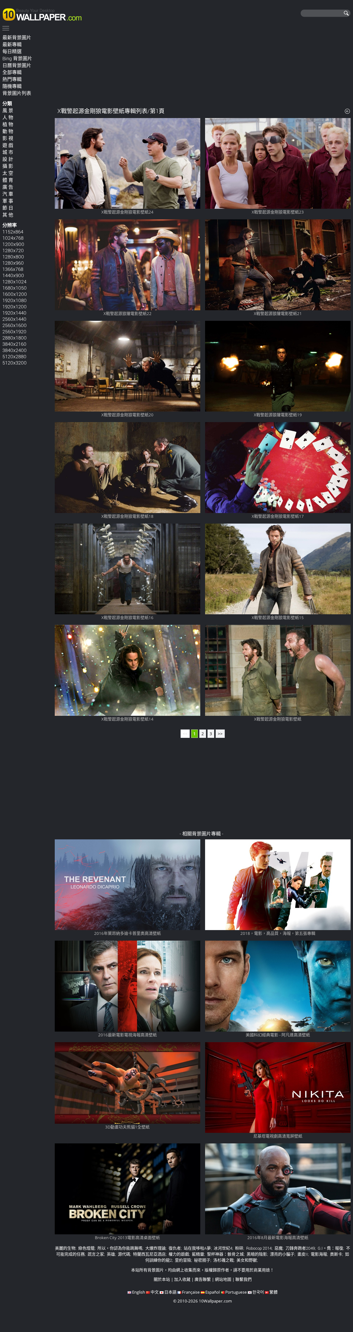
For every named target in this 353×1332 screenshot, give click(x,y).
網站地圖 (223, 1279)
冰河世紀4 (223, 1248)
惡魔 (278, 1248)
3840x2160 (14, 344)
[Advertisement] (203, 67)
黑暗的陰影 (257, 1254)
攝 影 (7, 166)
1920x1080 (14, 300)
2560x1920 (14, 331)
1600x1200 (14, 294)
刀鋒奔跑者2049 (300, 1248)
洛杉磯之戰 (223, 1260)
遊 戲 (7, 145)
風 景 (7, 110)
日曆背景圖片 (16, 65)
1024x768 (13, 238)
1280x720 (13, 250)
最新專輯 (12, 44)
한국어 (258, 1292)
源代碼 (124, 1254)
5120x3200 (14, 362)
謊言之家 (96, 1254)
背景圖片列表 (16, 93)
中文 (155, 1292)
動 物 (7, 131)
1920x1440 (14, 313)
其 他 (7, 215)
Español (212, 1292)
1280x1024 (14, 281)
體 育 (7, 180)
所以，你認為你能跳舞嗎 (119, 1248)
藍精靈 (198, 1254)
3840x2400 (14, 350)
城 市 (7, 152)
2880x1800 (14, 337)
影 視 (7, 138)
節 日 (7, 208)
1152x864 (12, 231)
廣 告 (7, 187)
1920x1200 (14, 306)
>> (220, 733)
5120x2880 (14, 356)
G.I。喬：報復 (330, 1248)
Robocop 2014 (259, 1248)
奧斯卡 (336, 1254)
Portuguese (236, 1292)
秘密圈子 (202, 1260)
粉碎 (239, 1248)
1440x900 (13, 275)
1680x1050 (14, 288)
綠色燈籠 (86, 1248)
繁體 (273, 1292)
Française (191, 1292)
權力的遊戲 (179, 1254)
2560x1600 (14, 325)
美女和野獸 (247, 1260)
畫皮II (302, 1254)
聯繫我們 (243, 1279)
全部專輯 (12, 72)
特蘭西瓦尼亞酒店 (149, 1254)
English (138, 1292)
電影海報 (319, 1254)
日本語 (170, 1292)
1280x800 (13, 256)
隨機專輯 (12, 86)
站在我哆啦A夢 (197, 1248)
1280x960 (13, 263)
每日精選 (12, 51)
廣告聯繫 (203, 1279)
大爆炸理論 (155, 1248)
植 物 (7, 124)
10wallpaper (44, 13)
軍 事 (7, 201)
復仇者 (175, 1248)
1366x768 (12, 269)
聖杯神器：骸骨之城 (225, 1254)
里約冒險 (183, 1260)
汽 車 (7, 194)
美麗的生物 (65, 1248)
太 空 (7, 173)
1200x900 (13, 244)
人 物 (7, 117)
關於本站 (162, 1279)
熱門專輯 (12, 79)
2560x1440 (14, 319)
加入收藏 (182, 1279)
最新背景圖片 (16, 37)
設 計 (7, 159)
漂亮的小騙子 (282, 1254)
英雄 (111, 1254)
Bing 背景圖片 (17, 58)
